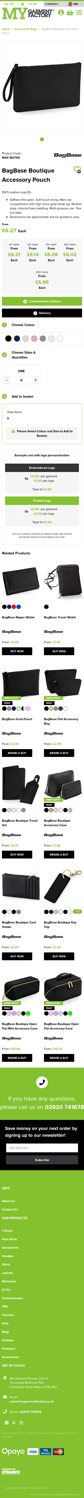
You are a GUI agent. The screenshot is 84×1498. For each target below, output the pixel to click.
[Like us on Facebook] (6, 1423)
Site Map (6, 1436)
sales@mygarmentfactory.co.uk (32, 1401)
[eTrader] (42, 1471)
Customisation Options (44, 301)
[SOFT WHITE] (60, 338)
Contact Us (10, 1209)
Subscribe (42, 1160)
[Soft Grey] (43, 338)
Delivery (44, 313)
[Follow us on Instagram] (21, 1423)
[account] (61, 12)
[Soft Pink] (51, 338)
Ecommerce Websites (41, 1494)
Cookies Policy (34, 1433)
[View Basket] (69, 12)
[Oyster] (26, 338)
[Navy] (17, 338)
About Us (8, 1201)
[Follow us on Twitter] (14, 1423)
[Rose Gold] (34, 338)
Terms (5, 1433)
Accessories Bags (25, 29)
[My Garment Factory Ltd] (28, 15)
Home (6, 29)
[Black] (8, 338)
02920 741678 (64, 1107)
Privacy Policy (17, 1433)
